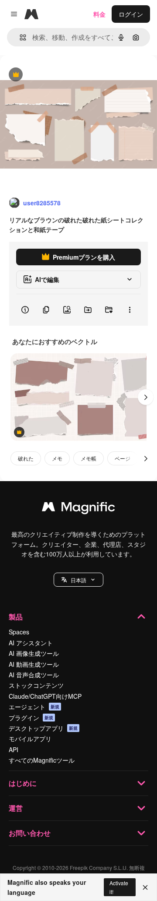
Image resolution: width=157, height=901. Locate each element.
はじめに (23, 783)
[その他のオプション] (129, 310)
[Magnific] (78, 508)
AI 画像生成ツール (34, 653)
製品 (16, 617)
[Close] (145, 887)
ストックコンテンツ (36, 685)
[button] (78, 580)
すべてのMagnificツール (42, 760)
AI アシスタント (31, 642)
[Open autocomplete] (19, 37)
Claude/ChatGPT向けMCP (45, 696)
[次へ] (146, 397)
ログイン (131, 14)
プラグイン (31, 717)
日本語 (78, 580)
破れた (26, 458)
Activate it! (118, 887)
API (13, 749)
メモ (57, 458)
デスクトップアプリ (43, 728)
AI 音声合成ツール (34, 674)
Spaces (19, 631)
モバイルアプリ (30, 738)
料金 (99, 14)
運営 (16, 808)
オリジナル (60, 75)
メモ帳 (88, 458)
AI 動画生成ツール (34, 664)
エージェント (34, 706)
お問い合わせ (30, 833)
